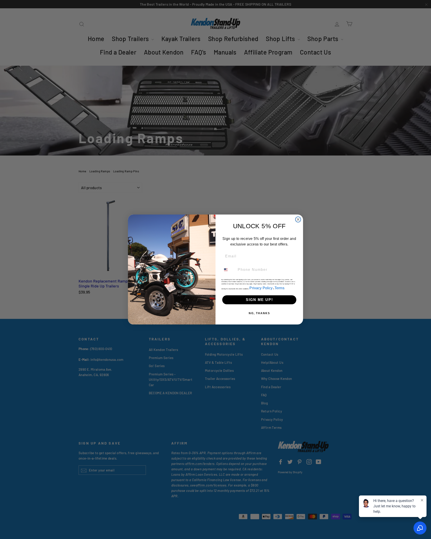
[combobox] (228, 269)
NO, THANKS (259, 313)
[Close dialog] (298, 219)
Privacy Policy (261, 288)
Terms (279, 288)
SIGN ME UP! (259, 300)
